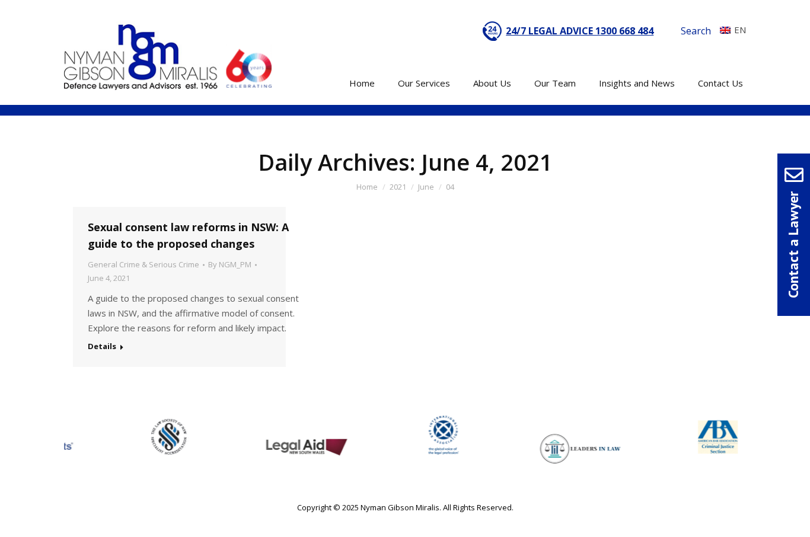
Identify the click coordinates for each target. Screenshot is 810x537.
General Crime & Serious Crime (143, 264)
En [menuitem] (740, 30)
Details (102, 346)
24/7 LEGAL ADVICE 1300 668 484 (579, 30)
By (229, 264)
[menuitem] (730, 29)
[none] (730, 29)
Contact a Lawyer (793, 244)
